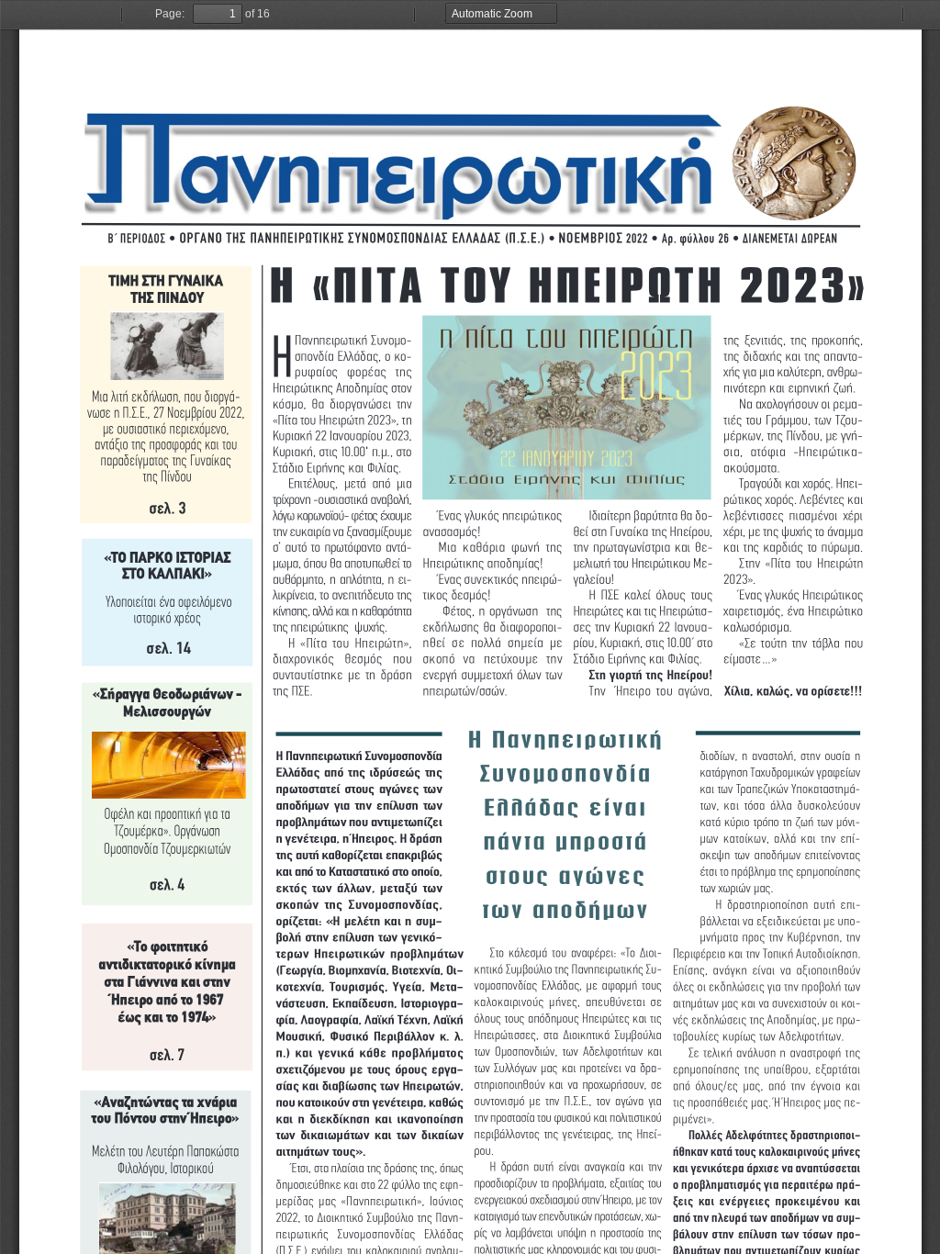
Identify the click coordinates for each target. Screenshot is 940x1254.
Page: (170, 13)
